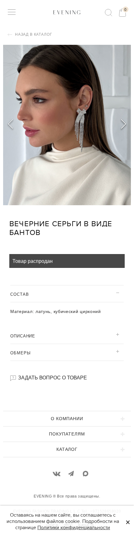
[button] (123, 125)
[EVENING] (67, 12)
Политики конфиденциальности (73, 527)
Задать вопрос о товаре (52, 377)
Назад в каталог (33, 34)
